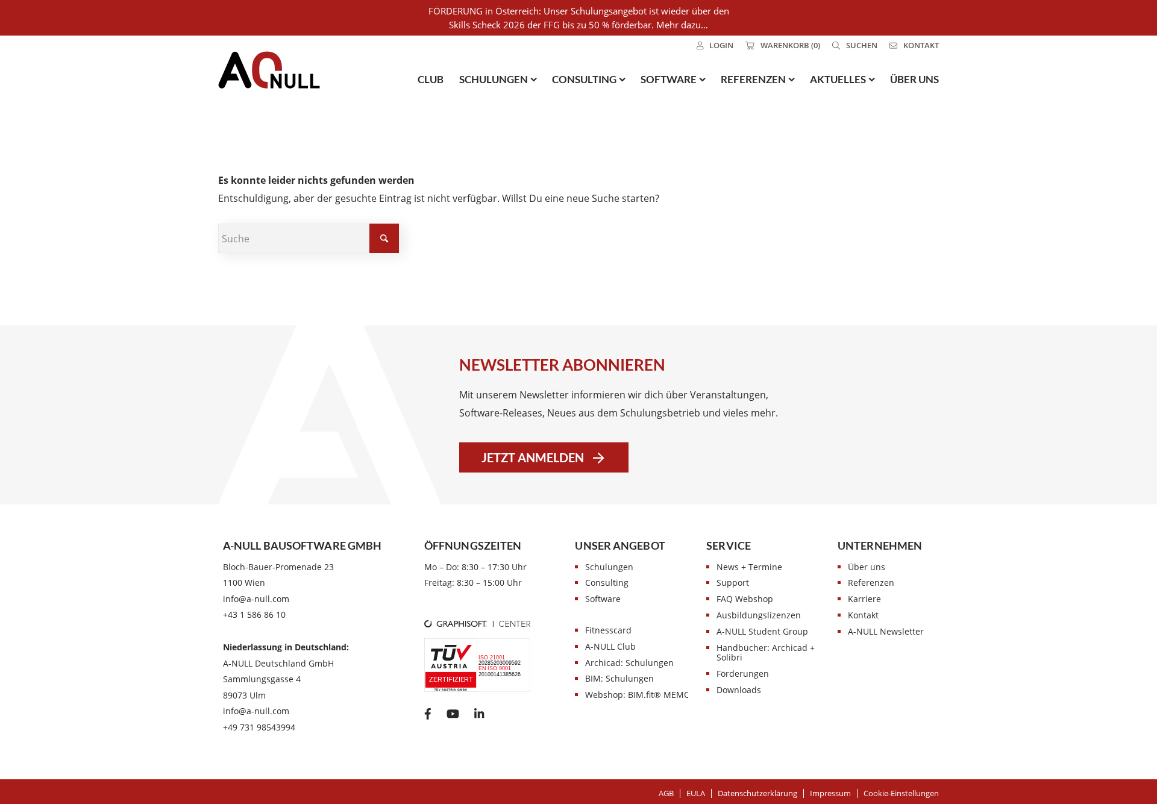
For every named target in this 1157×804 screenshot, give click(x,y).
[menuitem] (715, 45)
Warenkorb (790, 45)
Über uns (866, 567)
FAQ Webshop (744, 599)
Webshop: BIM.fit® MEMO (638, 694)
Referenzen (871, 582)
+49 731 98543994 (259, 727)
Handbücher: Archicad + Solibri (765, 653)
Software (603, 599)
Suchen (861, 45)
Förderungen (742, 673)
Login (721, 45)
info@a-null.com (256, 599)
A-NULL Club (610, 646)
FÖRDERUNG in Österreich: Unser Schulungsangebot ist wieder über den (578, 11)
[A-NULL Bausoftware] (269, 69)
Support (732, 582)
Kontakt (921, 45)
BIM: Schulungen (619, 678)
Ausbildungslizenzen (758, 615)
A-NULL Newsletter (886, 631)
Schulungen (609, 567)
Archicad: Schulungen (629, 662)
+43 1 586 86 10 (254, 614)
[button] (901, 793)
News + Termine (749, 567)
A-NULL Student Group (762, 631)
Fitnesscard (608, 630)
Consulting (607, 582)
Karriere (864, 599)
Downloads (738, 690)
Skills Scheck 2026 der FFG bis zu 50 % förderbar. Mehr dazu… (578, 25)
